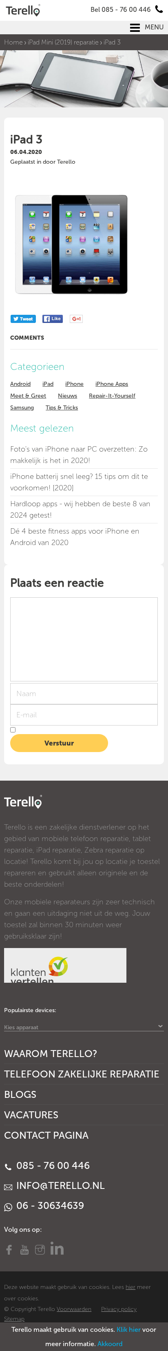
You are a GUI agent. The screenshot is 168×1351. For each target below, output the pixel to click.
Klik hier (129, 1329)
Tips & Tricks (62, 407)
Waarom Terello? (50, 1053)
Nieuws (67, 395)
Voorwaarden (74, 1309)
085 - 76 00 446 (52, 1165)
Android (20, 384)
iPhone (74, 384)
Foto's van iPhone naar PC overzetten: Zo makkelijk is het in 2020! (79, 455)
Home (13, 42)
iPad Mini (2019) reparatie (63, 42)
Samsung (22, 407)
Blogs (20, 1094)
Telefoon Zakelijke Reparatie (81, 1074)
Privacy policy (119, 1309)
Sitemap (14, 1318)
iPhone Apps (111, 384)
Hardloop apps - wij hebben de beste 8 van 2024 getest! (80, 509)
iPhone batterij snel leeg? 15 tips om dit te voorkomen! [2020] (79, 482)
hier (130, 1287)
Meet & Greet (28, 395)
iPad (47, 384)
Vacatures (31, 1115)
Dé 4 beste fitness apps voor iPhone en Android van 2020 (74, 537)
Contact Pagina (46, 1135)
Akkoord (110, 1344)
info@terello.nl (59, 1185)
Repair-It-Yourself (112, 395)
